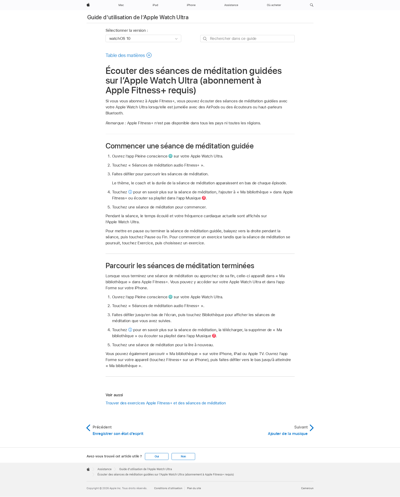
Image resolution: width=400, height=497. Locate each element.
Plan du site (194, 488)
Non (183, 456)
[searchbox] (247, 38)
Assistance (104, 469)
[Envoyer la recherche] (205, 38)
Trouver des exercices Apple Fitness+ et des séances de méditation (166, 403)
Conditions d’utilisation (168, 488)
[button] (311, 5)
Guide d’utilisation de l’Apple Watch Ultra (137, 17)
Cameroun (307, 488)
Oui (157, 456)
